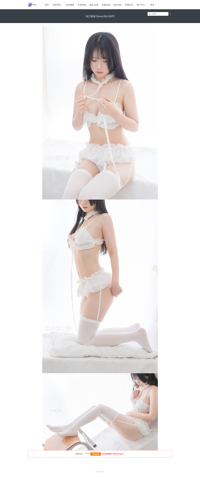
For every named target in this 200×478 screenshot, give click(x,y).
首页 (47, 4)
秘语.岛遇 (93, 4)
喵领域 (101, 472)
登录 (152, 4)
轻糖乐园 (106, 4)
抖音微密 (70, 4)
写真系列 (56, 4)
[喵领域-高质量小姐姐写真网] (32, 4)
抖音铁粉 (82, 4)
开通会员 (129, 4)
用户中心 (141, 4)
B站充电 (117, 4)
